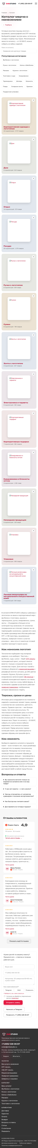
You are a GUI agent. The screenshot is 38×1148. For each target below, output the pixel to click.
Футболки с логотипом (11, 60)
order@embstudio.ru (9, 1047)
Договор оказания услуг (9, 1143)
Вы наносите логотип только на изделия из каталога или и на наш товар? (16, 782)
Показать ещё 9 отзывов (19, 941)
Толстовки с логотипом (11, 1104)
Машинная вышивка (9, 1073)
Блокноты (29, 81)
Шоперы (19, 81)
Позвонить (29, 990)
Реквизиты (6, 1131)
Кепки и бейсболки (26, 65)
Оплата (4, 1117)
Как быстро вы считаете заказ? (17, 801)
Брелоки (30, 86)
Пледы (5, 86)
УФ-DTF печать (7, 1070)
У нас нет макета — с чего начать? (18, 789)
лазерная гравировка (10, 687)
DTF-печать (30, 659)
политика (15, 998)
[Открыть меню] (36, 3)
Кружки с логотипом (20, 70)
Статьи (4, 1125)
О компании (6, 1128)
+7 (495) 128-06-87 (25, 4)
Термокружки (8, 81)
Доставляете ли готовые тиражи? (18, 807)
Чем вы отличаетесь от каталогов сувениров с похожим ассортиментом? (18, 795)
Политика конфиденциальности (12, 1145)
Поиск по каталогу (8, 47)
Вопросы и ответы (9, 1122)
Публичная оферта (25, 1143)
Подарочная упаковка (10, 92)
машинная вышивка (26, 669)
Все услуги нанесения (10, 1064)
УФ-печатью (28, 677)
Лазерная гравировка (10, 1076)
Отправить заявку (13, 1003)
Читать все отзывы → (13, 838)
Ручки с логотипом (9, 65)
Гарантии (5, 1114)
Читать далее (9, 865)
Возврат (5, 1119)
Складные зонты (17, 86)
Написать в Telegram (14, 1009)
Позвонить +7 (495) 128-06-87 (17, 1015)
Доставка (5, 1111)
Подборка (7, 25)
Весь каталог (6, 1086)
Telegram (8, 990)
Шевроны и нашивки (10, 1079)
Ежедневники (23, 76)
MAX (19, 990)
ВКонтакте (16, 1056)
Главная (4, 12)
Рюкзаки (6, 70)
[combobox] (19, 51)
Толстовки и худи (9, 76)
